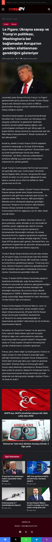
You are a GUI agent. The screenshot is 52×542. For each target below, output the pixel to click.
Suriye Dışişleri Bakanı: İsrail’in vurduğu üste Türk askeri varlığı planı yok (38, 505)
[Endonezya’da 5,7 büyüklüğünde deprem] (13, 493)
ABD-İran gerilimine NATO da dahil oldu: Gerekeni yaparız (37, 478)
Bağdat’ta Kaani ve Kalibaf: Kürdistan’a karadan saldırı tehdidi (28, 2)
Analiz (15, 19)
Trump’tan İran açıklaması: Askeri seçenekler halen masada (13, 478)
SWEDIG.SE (26, 522)
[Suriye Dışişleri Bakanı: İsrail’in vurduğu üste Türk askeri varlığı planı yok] (38, 493)
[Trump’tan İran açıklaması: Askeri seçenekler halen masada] (13, 467)
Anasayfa (7, 19)
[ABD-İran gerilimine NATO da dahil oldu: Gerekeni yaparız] (38, 467)
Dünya (13, 24)
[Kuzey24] (15, 9)
